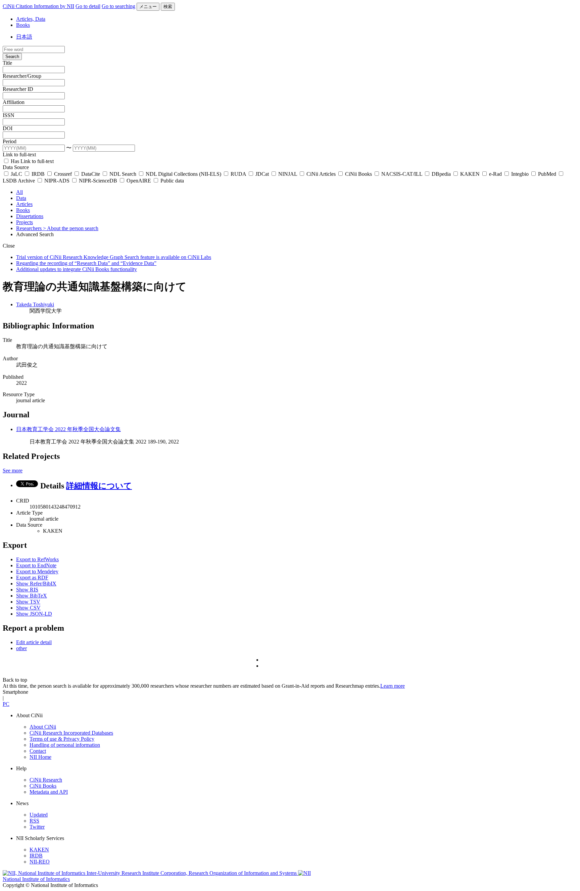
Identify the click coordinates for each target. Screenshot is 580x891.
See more (12, 470)
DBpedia (441, 174)
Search (12, 56)
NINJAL (287, 174)
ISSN (8, 115)
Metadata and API (49, 792)
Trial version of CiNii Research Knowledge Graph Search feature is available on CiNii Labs (113, 257)
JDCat (262, 174)
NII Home (40, 757)
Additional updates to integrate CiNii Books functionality (76, 269)
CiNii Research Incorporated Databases (71, 733)
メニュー (148, 6)
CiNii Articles (321, 174)
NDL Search (123, 174)
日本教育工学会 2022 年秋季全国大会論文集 (68, 429)
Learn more (392, 686)
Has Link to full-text (31, 161)
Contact (38, 751)
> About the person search (70, 228)
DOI (7, 128)
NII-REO (40, 861)
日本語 (24, 37)
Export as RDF (32, 577)
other (21, 648)
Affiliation (14, 102)
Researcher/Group (22, 76)
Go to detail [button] (88, 6)
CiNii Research (46, 780)
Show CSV (28, 608)
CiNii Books (358, 174)
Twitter (37, 827)
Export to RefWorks (37, 559)
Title (7, 63)
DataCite (90, 174)
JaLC (16, 174)
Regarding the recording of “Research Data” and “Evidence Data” (86, 263)
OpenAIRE (138, 181)
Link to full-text (19, 154)
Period (9, 141)
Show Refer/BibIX (36, 583)
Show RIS (27, 589)
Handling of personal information (65, 745)
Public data (171, 181)
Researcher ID (18, 89)
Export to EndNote (36, 565)
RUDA (238, 174)
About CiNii (43, 727)
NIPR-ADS (57, 181)
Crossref (63, 174)
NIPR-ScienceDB (98, 181)
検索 (167, 6)
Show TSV (28, 602)
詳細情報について (99, 485)
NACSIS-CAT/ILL (402, 174)
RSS (34, 821)
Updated (39, 815)
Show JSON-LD (34, 614)
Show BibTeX (31, 595)
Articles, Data (30, 19)
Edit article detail (34, 642)
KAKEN (470, 174)
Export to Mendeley (37, 571)
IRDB (38, 174)
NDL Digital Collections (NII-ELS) (183, 174)
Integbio (520, 174)
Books (23, 25)
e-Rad (495, 174)
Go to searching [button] (118, 6)
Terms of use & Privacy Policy (62, 739)
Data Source (16, 167)
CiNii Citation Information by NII (38, 6)
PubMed (547, 174)
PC (6, 704)
